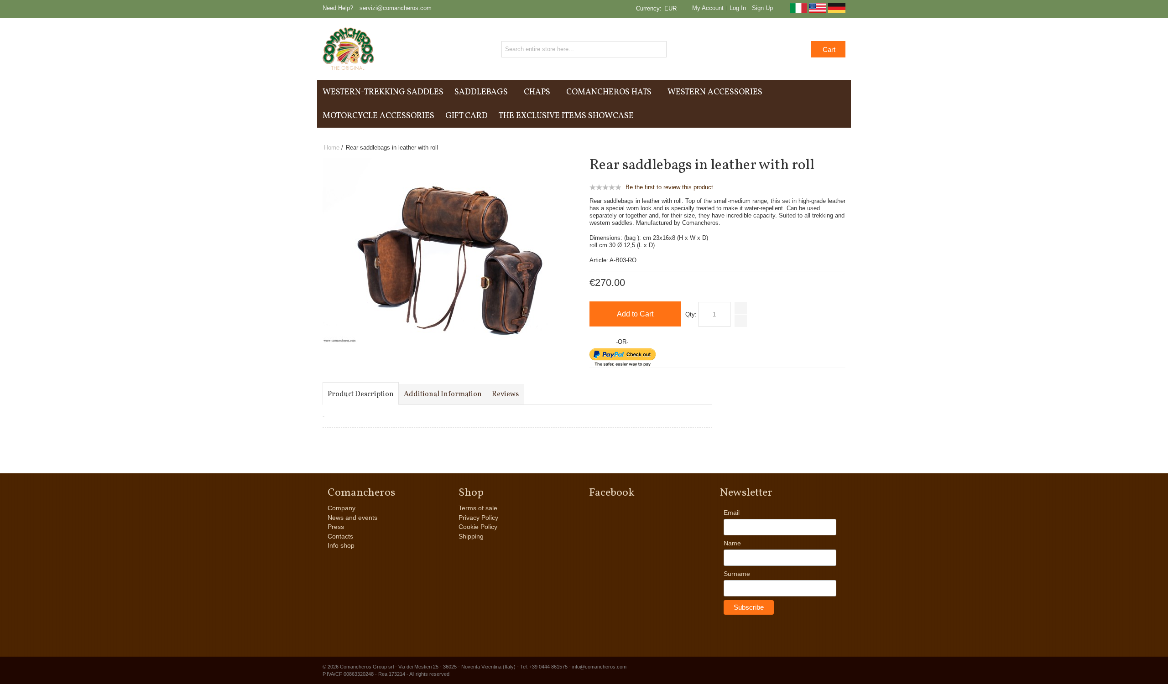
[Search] (658, 49)
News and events (352, 517)
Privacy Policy (478, 517)
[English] (817, 11)
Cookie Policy (478, 526)
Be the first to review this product (669, 187)
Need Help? (338, 8)
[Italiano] (798, 11)
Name (732, 543)
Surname (737, 573)
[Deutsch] (836, 11)
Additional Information (443, 394)
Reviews (505, 394)
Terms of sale (478, 508)
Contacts (340, 536)
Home (331, 147)
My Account (708, 8)
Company (341, 508)
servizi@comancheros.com (396, 8)
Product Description (361, 394)
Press (336, 526)
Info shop (341, 545)
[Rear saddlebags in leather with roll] (437, 161)
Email (732, 512)
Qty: (691, 314)
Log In (738, 8)
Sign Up (762, 8)
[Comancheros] (348, 49)
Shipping (471, 536)
